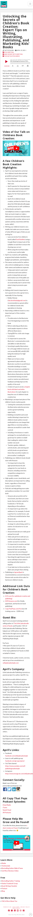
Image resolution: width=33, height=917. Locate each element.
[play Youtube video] (16, 148)
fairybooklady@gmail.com (17, 300)
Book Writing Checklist (9, 886)
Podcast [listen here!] (12, 56)
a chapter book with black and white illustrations (19, 389)
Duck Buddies (20, 239)
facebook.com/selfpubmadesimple (16, 756)
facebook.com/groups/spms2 (14, 761)
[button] (30, 4)
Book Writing (9, 52)
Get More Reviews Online (10, 871)
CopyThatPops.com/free (13, 609)
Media (4, 863)
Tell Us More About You (9, 901)
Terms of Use (7, 907)
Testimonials (6, 866)
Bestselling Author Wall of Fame (12, 868)
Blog (3, 891)
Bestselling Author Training (11, 881)
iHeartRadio (7, 805)
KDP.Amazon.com (11, 601)
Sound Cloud (7, 810)
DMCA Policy (16, 908)
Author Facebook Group (10, 883)
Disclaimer (15, 907)
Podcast (4, 888)
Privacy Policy (25, 907)
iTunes (5, 807)
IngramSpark (18, 572)
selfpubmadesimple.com (11, 663)
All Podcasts (7, 812)
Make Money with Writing (13, 54)
